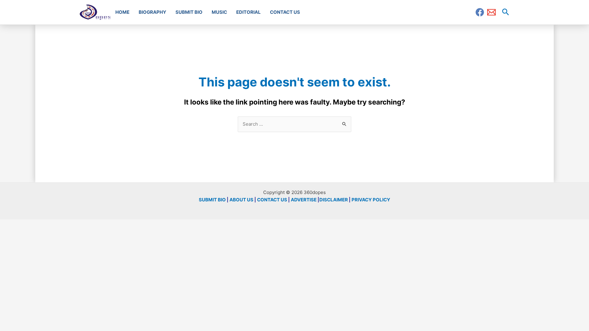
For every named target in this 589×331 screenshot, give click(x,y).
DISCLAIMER (333, 200)
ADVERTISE (304, 200)
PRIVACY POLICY (371, 200)
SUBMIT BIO (212, 200)
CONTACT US (272, 200)
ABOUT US (241, 200)
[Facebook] (479, 12)
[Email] (491, 12)
